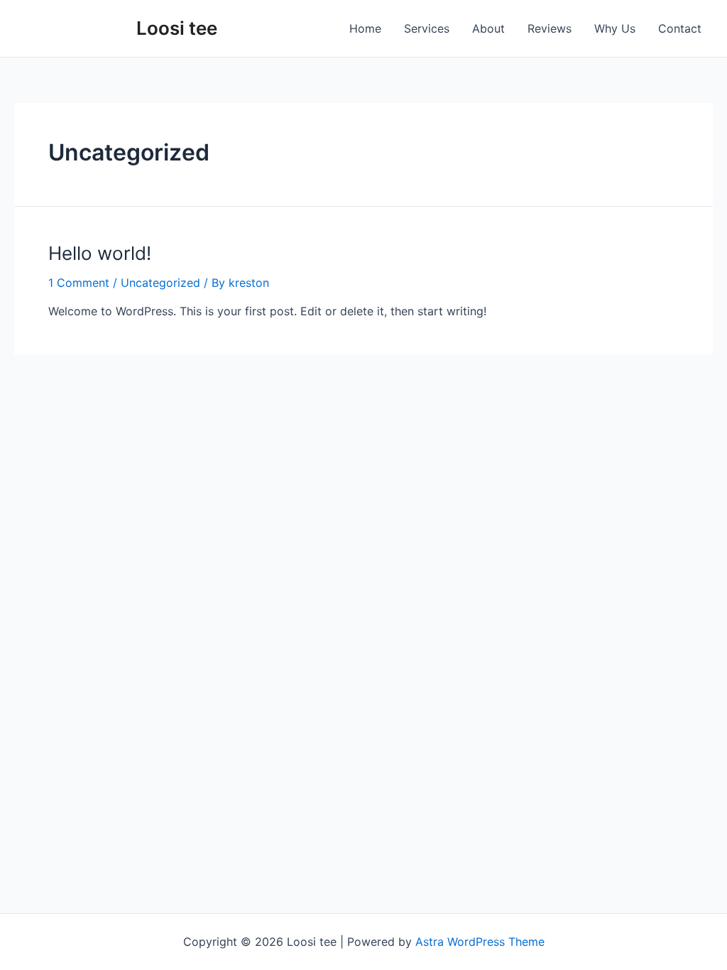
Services (426, 28)
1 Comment (78, 283)
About (488, 28)
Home (365, 28)
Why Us (614, 28)
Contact (679, 28)
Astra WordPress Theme (480, 941)
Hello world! (99, 253)
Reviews (550, 28)
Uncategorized (160, 283)
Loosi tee (176, 28)
